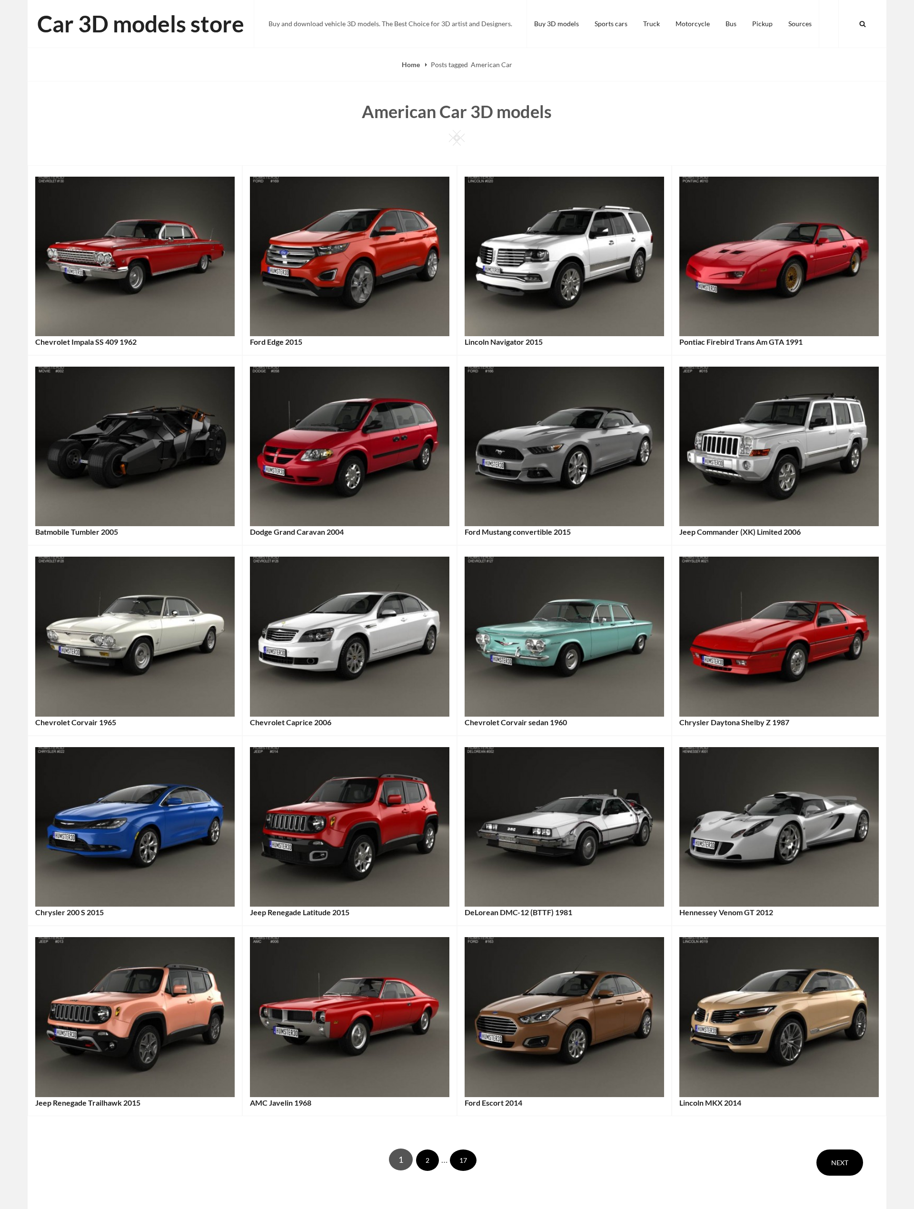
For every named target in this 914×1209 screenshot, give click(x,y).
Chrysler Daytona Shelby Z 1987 (734, 722)
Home (411, 64)
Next (839, 1163)
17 (467, 1160)
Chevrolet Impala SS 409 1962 (86, 341)
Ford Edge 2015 (276, 341)
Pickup (762, 24)
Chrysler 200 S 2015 (69, 912)
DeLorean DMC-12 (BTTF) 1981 (518, 912)
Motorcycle (693, 24)
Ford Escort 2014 (493, 1102)
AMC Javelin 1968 (280, 1102)
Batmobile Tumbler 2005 (76, 531)
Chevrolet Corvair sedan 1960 (516, 722)
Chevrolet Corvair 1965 (75, 722)
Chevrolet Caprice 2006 (290, 722)
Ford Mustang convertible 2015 (518, 531)
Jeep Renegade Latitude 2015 (299, 912)
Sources (800, 24)
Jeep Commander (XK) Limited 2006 (740, 531)
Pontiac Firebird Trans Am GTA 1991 (741, 341)
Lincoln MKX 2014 (710, 1102)
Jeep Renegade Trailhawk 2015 (87, 1102)
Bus (730, 24)
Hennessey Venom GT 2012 (726, 912)
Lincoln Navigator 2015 (504, 341)
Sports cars (611, 24)
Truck (651, 24)
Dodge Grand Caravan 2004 (297, 531)
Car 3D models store (140, 23)
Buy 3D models (556, 24)
